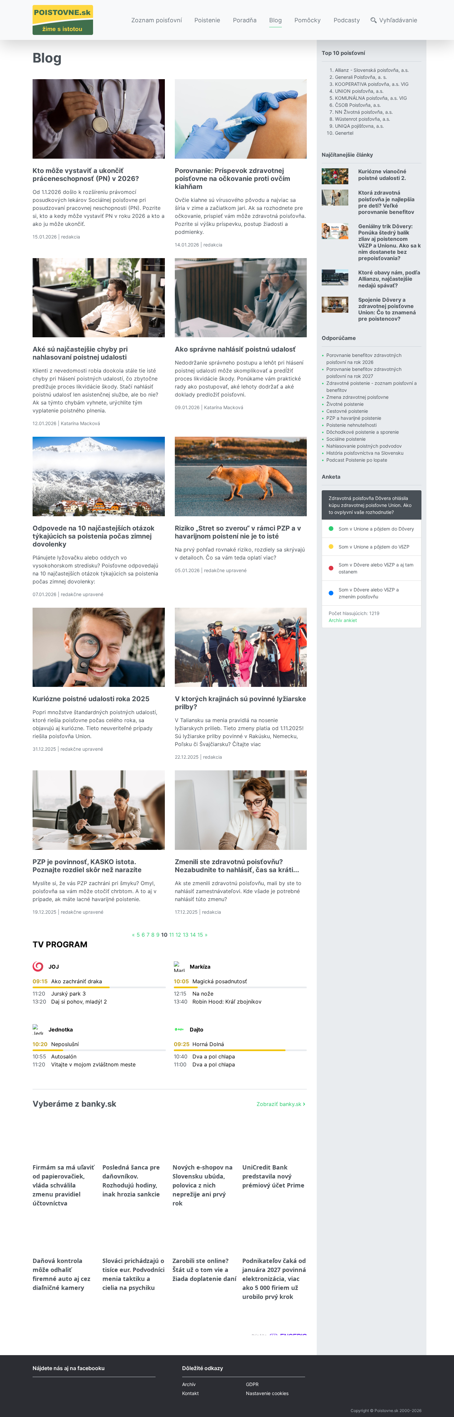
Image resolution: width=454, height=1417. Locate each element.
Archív (189, 1384)
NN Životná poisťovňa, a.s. (364, 112)
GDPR (252, 1384)
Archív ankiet (343, 620)
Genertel (344, 133)
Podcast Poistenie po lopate (356, 460)
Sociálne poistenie (346, 439)
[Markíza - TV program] (179, 966)
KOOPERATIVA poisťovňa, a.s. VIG (371, 84)
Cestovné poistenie (347, 411)
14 (193, 934)
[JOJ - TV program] (38, 966)
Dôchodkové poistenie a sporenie (362, 432)
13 (185, 934)
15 (200, 934)
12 (178, 934)
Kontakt (190, 1393)
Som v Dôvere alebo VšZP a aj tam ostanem (376, 568)
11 (171, 934)
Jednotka (61, 1029)
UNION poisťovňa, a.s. (359, 91)
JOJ (54, 966)
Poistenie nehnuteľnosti (351, 425)
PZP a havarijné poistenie (353, 418)
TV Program (60, 944)
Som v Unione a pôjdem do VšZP (374, 547)
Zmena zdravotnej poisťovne (357, 397)
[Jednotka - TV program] (38, 1029)
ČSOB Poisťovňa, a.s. (358, 105)
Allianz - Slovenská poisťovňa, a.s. (372, 70)
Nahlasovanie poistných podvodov (364, 446)
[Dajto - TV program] (179, 1029)
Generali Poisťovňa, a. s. (361, 77)
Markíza (200, 966)
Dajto (196, 1029)
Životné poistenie (345, 404)
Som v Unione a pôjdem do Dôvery (376, 529)
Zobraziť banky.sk (279, 1104)
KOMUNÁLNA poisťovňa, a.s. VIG (371, 98)
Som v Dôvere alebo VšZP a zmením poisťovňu (369, 593)
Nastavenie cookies (267, 1393)
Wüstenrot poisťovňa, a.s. (362, 119)
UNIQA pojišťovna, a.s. (359, 126)
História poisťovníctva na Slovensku (364, 453)
